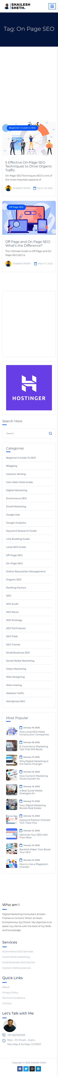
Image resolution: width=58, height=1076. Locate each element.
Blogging (11, 465)
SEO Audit (12, 604)
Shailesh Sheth (21, 188)
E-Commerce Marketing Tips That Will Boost (33, 748)
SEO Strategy (14, 620)
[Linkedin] (38, 1068)
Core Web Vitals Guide (19, 482)
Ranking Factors (16, 587)
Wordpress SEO (15, 701)
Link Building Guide (18, 539)
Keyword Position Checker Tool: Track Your (34, 821)
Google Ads (13, 514)
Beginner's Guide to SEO (22, 127)
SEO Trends (13, 644)
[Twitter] (26, 1068)
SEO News (12, 612)
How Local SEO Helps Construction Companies (34, 733)
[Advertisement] (29, 76)
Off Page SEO (16, 207)
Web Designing (15, 677)
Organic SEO (13, 579)
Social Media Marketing (20, 660)
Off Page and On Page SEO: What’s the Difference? (27, 244)
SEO (8, 595)
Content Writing (16, 474)
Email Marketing (16, 506)
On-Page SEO (14, 563)
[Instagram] (32, 1068)
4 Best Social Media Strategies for (30, 792)
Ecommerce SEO (16, 498)
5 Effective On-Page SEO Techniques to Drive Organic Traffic (28, 166)
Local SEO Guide (16, 547)
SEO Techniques (16, 628)
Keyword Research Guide (21, 530)
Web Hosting (14, 685)
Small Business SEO (18, 652)
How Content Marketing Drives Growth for (33, 777)
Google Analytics (16, 522)
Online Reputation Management (26, 571)
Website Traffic (15, 693)
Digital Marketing (16, 490)
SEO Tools (12, 636)
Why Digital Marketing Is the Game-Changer (33, 762)
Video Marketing (16, 668)
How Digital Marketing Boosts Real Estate (32, 807)
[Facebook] (20, 1068)
